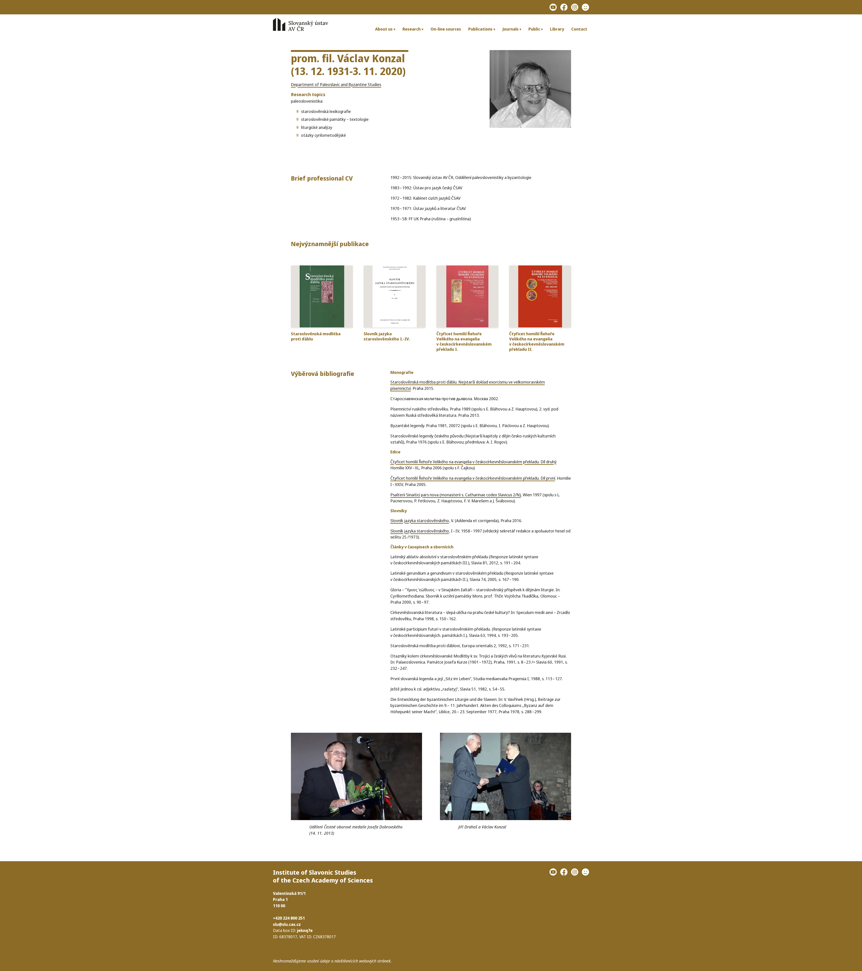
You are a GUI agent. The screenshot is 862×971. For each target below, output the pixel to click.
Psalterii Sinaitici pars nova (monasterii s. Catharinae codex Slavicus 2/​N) (455, 494)
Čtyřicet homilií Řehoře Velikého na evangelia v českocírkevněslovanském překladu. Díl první (472, 478)
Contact (579, 29)
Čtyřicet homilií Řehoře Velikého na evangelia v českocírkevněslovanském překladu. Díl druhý (473, 461)
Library (557, 29)
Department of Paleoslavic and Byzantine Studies (336, 84)
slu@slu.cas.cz (287, 924)
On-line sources (446, 29)
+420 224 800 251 (289, 918)
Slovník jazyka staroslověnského (419, 520)
